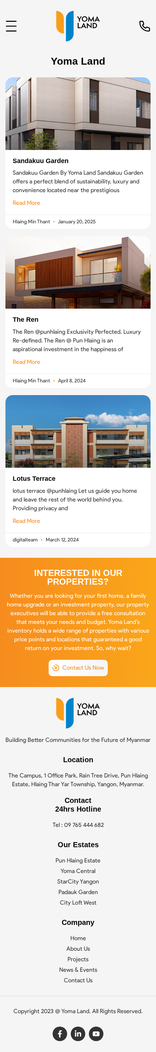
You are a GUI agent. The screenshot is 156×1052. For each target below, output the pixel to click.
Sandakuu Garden (41, 160)
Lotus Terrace (34, 478)
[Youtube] (96, 1034)
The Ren (25, 319)
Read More (26, 202)
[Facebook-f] (60, 1034)
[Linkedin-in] (78, 1034)
